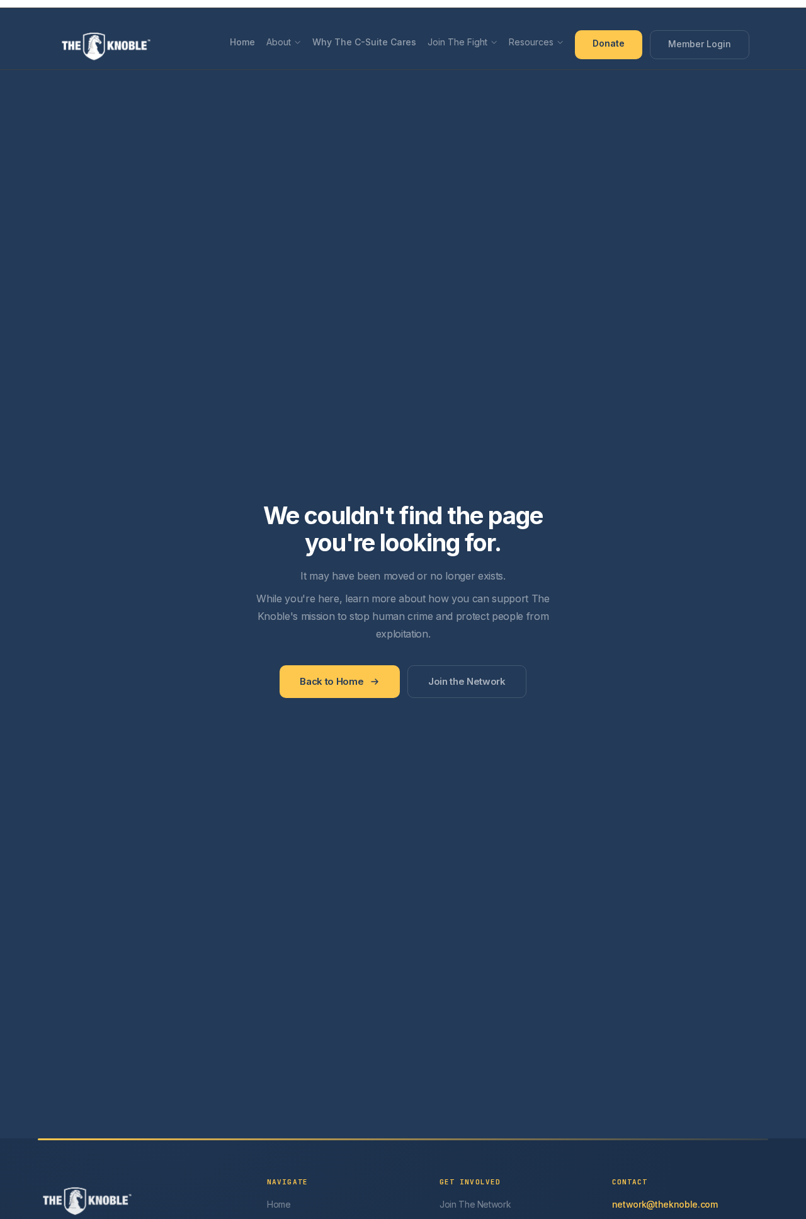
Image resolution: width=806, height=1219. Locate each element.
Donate (609, 43)
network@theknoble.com (665, 1204)
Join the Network (467, 681)
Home (242, 42)
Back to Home (331, 681)
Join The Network (475, 1204)
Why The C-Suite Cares (364, 42)
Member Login (699, 43)
